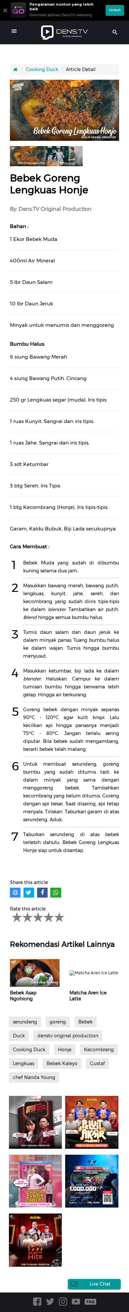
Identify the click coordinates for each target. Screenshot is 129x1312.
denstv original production (67, 1036)
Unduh (115, 10)
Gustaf (97, 1063)
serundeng (25, 1022)
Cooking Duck (42, 69)
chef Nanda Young (34, 1077)
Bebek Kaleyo (62, 1063)
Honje (64, 1050)
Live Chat (100, 1284)
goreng (58, 1022)
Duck (19, 1036)
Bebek (85, 1022)
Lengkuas (23, 1063)
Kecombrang (99, 1050)
